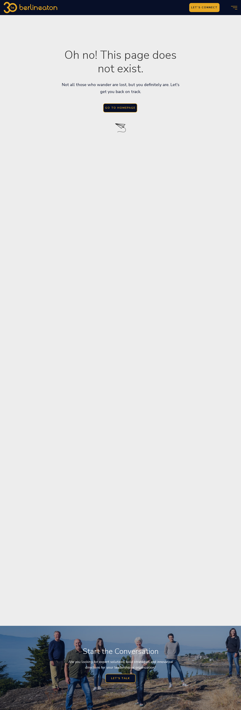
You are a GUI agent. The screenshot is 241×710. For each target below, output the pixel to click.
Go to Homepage (120, 108)
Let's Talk (120, 678)
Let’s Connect (204, 7)
